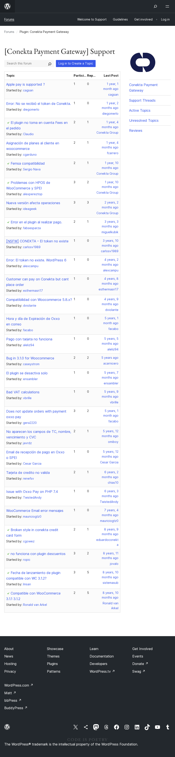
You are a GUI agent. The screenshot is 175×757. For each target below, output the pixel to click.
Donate (140, 664)
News (8, 656)
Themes (53, 656)
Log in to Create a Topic (75, 63)
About (9, 649)
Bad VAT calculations (22, 392)
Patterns (53, 671)
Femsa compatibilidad (28, 163)
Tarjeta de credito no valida (28, 472)
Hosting (10, 664)
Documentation (102, 656)
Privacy (10, 671)
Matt (10, 693)
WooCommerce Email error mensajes (34, 510)
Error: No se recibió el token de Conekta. (38, 103)
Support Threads (142, 100)
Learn (94, 649)
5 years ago (109, 357)
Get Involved (142, 649)
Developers (98, 664)
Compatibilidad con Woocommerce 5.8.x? (39, 299)
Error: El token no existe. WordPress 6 (36, 260)
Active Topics (139, 110)
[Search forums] (50, 63)
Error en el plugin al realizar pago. (36, 222)
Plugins (52, 664)
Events (137, 656)
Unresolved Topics (144, 120)
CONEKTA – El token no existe (37, 241)
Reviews (135, 130)
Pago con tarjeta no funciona (29, 339)
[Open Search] (155, 6)
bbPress (13, 700)
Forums (9, 19)
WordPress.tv (102, 671)
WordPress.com (18, 685)
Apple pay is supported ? (25, 84)
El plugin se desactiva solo (27, 373)
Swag (138, 671)
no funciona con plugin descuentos (38, 554)
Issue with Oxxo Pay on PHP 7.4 (32, 491)
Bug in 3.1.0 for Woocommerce (30, 358)
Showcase (55, 649)
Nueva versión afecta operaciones (33, 203)
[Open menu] (168, 6)
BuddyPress (16, 708)
